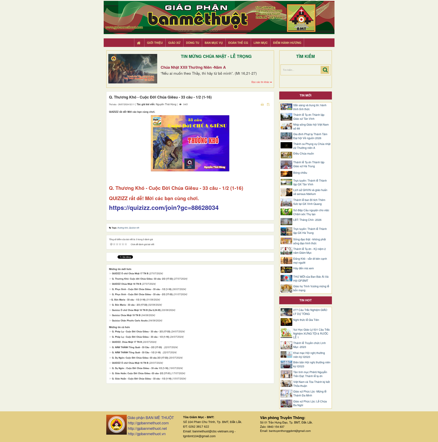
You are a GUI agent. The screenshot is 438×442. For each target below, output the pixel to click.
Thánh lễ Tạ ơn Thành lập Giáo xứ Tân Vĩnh (308, 117)
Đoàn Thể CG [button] (238, 43)
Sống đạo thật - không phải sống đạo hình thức (309, 241)
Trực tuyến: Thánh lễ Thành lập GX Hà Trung (310, 231)
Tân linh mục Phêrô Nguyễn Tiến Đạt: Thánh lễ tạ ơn (310, 374)
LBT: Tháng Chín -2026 (307, 220)
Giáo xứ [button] (174, 43)
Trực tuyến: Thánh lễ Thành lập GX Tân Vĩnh (310, 182)
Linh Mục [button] (261, 43)
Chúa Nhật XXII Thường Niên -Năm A (193, 67)
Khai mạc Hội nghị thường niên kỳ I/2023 (309, 355)
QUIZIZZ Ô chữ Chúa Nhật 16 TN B (130, 362)
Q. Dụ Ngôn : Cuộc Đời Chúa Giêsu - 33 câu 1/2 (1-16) (140, 368)
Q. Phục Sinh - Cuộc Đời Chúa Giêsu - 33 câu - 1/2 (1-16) (141, 289)
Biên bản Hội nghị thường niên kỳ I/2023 (311, 364)
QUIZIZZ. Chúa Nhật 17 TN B (127, 341)
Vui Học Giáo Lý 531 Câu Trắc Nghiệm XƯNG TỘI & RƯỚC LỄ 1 (311, 333)
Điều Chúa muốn (303, 153)
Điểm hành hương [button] (287, 43)
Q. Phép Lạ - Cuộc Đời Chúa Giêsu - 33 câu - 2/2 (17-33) (141, 331)
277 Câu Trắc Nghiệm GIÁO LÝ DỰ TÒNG (310, 312)
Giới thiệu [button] (155, 43)
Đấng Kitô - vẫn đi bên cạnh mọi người (310, 261)
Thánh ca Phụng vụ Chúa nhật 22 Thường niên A (311, 146)
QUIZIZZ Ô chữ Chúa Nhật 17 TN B (130, 273)
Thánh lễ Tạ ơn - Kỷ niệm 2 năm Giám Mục (309, 251)
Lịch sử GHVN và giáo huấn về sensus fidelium (310, 192)
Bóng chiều (300, 173)
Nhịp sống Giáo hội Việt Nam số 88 (311, 126)
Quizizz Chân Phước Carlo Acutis (130, 320)
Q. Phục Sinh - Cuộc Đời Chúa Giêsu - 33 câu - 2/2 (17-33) (142, 294)
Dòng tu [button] (192, 43)
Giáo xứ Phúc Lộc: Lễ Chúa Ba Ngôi (310, 403)
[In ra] (263, 104)
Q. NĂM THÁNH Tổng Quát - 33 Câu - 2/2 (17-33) (137, 347)
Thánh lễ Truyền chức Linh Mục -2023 (309, 345)
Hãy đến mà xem (303, 268)
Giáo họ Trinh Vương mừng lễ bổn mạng (311, 288)
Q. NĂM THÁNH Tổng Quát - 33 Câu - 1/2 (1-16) (137, 352)
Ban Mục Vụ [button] (214, 43)
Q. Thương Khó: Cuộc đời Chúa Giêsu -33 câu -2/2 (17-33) (142, 278)
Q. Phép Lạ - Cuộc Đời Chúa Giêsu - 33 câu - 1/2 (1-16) (140, 336)
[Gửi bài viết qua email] (256, 104)
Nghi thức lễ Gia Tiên (306, 320)
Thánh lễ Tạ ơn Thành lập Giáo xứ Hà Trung (308, 164)
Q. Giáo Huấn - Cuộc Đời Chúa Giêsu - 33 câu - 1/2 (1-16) (141, 378)
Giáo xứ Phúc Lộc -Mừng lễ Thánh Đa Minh (309, 393)
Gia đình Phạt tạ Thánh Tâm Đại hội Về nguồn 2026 (310, 136)
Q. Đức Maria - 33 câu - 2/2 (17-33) (129, 304)
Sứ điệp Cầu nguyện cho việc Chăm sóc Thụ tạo (311, 212)
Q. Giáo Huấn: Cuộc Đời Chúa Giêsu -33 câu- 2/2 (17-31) (141, 373)
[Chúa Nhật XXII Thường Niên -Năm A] (132, 69)
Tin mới (305, 95)
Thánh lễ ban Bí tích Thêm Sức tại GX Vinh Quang (309, 202)
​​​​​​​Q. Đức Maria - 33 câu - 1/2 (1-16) (128, 299)
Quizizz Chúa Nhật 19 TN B (126, 315)
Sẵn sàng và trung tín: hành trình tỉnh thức (309, 107)
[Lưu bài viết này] (268, 104)
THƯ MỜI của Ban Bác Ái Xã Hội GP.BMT (310, 279)
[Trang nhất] (139, 42)
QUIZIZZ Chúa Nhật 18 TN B (126, 283)
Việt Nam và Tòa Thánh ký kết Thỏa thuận (311, 384)
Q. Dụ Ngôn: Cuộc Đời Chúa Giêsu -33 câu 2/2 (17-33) (140, 357)
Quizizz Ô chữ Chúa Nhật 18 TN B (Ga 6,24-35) (136, 310)
